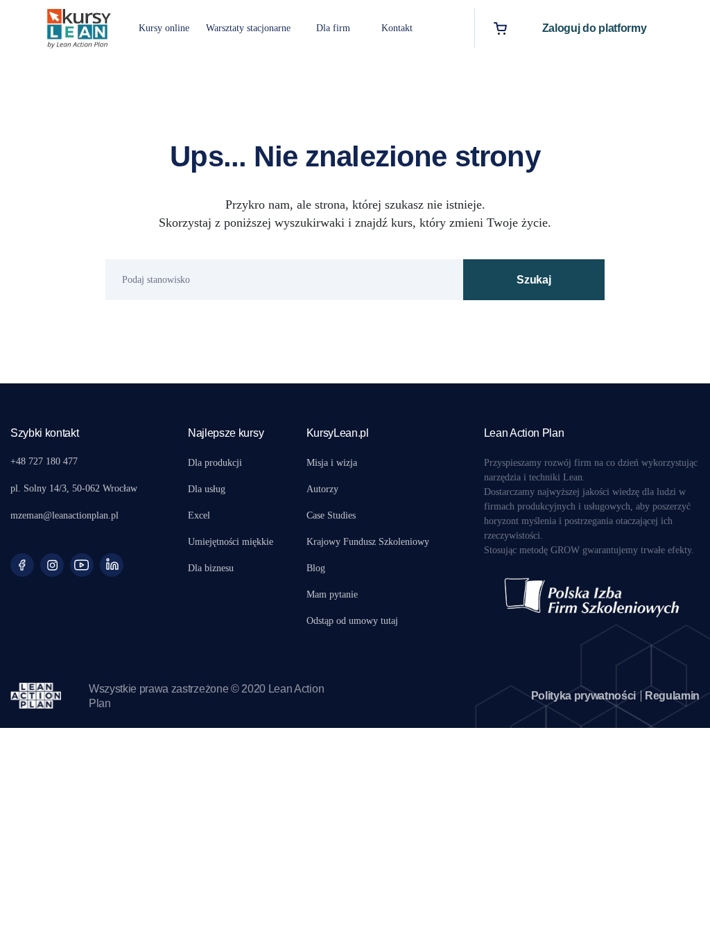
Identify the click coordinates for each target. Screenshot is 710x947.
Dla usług (206, 489)
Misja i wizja (331, 463)
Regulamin (672, 696)
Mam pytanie (332, 594)
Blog (315, 568)
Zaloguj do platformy (594, 28)
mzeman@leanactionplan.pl (64, 515)
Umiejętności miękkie (230, 542)
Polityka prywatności (584, 696)
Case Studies (331, 515)
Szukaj (534, 280)
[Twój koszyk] (500, 28)
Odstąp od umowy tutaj (352, 621)
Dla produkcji (215, 463)
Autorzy (322, 489)
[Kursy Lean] (79, 26)
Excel (199, 515)
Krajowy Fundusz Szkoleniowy (367, 542)
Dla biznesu (211, 568)
